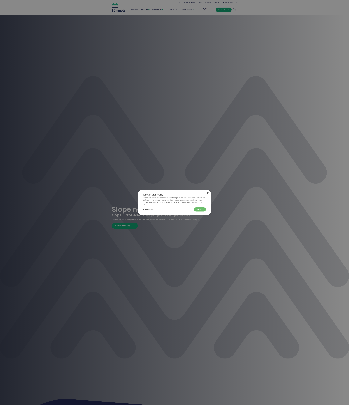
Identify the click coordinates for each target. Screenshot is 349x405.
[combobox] (208, 193)
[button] (148, 209)
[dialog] (174, 202)
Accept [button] (199, 209)
